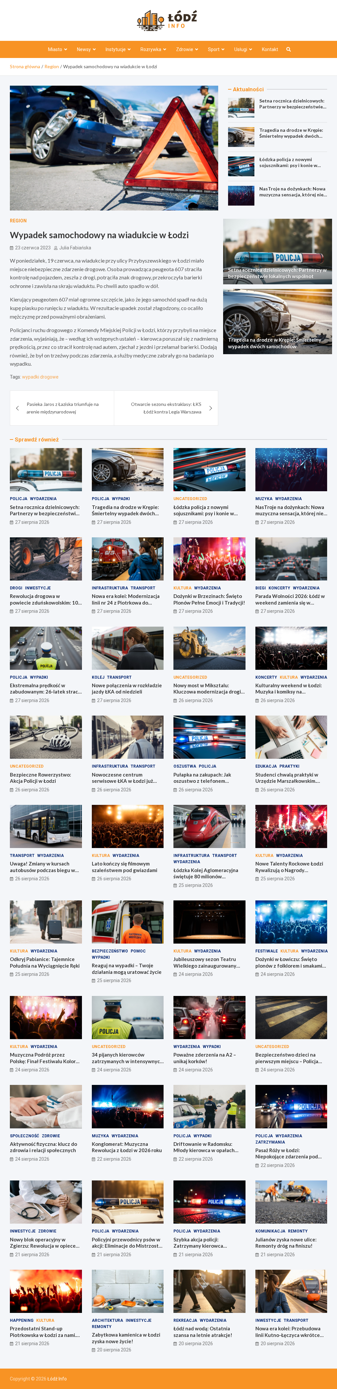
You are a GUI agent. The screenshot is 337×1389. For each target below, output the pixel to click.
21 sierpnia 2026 (32, 1254)
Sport (214, 49)
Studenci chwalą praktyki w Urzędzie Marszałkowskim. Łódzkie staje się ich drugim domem (286, 784)
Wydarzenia (43, 498)
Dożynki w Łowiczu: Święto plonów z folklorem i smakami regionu (288, 965)
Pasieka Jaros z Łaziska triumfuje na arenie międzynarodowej (63, 407)
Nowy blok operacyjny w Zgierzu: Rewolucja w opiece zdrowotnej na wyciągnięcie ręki (43, 1249)
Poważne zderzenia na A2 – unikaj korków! (204, 1058)
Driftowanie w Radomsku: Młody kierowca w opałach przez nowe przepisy (204, 1150)
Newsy (84, 49)
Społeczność (24, 1136)
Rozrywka (151, 49)
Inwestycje (38, 588)
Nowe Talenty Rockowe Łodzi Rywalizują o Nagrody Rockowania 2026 (289, 870)
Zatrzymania (270, 1142)
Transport (143, 588)
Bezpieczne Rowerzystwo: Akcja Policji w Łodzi (40, 778)
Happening (22, 1320)
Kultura (182, 588)
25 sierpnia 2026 (196, 885)
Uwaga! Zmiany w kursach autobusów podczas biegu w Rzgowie (42, 870)
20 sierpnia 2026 (114, 1349)
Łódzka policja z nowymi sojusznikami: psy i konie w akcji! (288, 165)
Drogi (16, 588)
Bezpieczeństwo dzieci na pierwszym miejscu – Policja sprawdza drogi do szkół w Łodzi (286, 1064)
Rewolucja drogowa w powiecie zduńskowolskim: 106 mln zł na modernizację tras (45, 602)
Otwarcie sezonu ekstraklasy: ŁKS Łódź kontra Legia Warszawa (166, 407)
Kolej (98, 677)
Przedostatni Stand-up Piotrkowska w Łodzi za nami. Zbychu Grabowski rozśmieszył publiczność (45, 1338)
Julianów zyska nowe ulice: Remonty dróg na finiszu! (286, 1242)
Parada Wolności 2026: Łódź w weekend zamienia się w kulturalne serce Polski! (290, 602)
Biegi (260, 588)
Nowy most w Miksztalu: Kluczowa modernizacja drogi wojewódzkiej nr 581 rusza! (207, 691)
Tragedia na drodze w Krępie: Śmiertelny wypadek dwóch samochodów (291, 136)
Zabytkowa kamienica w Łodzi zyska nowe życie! (126, 1338)
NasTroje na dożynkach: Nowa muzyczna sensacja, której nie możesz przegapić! (292, 194)
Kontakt (270, 49)
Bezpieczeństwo (110, 951)
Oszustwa (184, 766)
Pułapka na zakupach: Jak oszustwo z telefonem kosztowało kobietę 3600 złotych (202, 784)
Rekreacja (185, 1320)
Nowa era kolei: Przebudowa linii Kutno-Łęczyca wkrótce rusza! (288, 1334)
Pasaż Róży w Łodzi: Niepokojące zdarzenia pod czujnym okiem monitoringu (287, 1156)
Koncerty (279, 588)
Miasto (55, 49)
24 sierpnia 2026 (196, 974)
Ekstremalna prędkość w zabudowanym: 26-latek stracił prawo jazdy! (45, 691)
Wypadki (121, 498)
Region (18, 220)
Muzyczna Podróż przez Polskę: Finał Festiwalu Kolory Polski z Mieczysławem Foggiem (44, 1064)
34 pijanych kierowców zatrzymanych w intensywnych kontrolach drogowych (127, 1061)
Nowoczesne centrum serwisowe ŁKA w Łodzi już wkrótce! (122, 781)
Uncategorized (190, 498)
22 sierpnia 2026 (114, 1159)
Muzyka (263, 498)
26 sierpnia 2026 (196, 700)
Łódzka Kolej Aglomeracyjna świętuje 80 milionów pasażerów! (205, 876)
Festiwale (266, 951)
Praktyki (289, 766)
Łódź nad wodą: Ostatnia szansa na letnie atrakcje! (202, 1331)
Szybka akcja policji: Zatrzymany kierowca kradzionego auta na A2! (201, 1245)
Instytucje (116, 49)
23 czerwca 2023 (33, 247)
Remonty (298, 1231)
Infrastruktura (110, 588)
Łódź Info (57, 1378)
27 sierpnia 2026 (32, 522)
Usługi (240, 49)
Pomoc (138, 951)
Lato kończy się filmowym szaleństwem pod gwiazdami (124, 867)
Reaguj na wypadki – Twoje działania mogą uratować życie (127, 968)
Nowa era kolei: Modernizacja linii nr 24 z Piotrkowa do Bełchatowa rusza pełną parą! (126, 602)
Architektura (107, 1320)
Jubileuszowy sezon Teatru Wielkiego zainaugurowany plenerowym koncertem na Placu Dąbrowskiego (204, 968)
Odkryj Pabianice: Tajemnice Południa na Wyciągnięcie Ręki (45, 962)
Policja (18, 498)
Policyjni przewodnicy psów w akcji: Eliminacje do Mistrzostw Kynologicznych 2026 (127, 1245)
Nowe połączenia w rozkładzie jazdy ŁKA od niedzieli (127, 688)
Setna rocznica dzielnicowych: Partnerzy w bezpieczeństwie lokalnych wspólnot (291, 106)
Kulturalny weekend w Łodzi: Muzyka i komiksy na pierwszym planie (288, 691)
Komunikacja (270, 1231)
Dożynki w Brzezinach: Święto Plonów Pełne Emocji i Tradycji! (209, 599)
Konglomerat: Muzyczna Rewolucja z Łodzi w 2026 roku (127, 1147)
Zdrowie (184, 49)
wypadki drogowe (40, 377)
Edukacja (266, 766)
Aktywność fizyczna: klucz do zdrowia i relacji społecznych (43, 1147)
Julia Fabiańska (75, 247)
